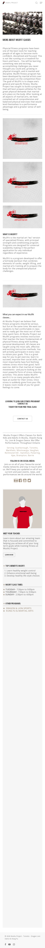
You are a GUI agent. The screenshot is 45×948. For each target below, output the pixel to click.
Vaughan (34, 450)
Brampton (21, 455)
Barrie (31, 455)
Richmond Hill (12, 452)
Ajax (13, 455)
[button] (41, 3)
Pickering (35, 452)
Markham (10, 450)
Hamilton (24, 452)
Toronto (33, 447)
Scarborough (21, 447)
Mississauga (23, 450)
